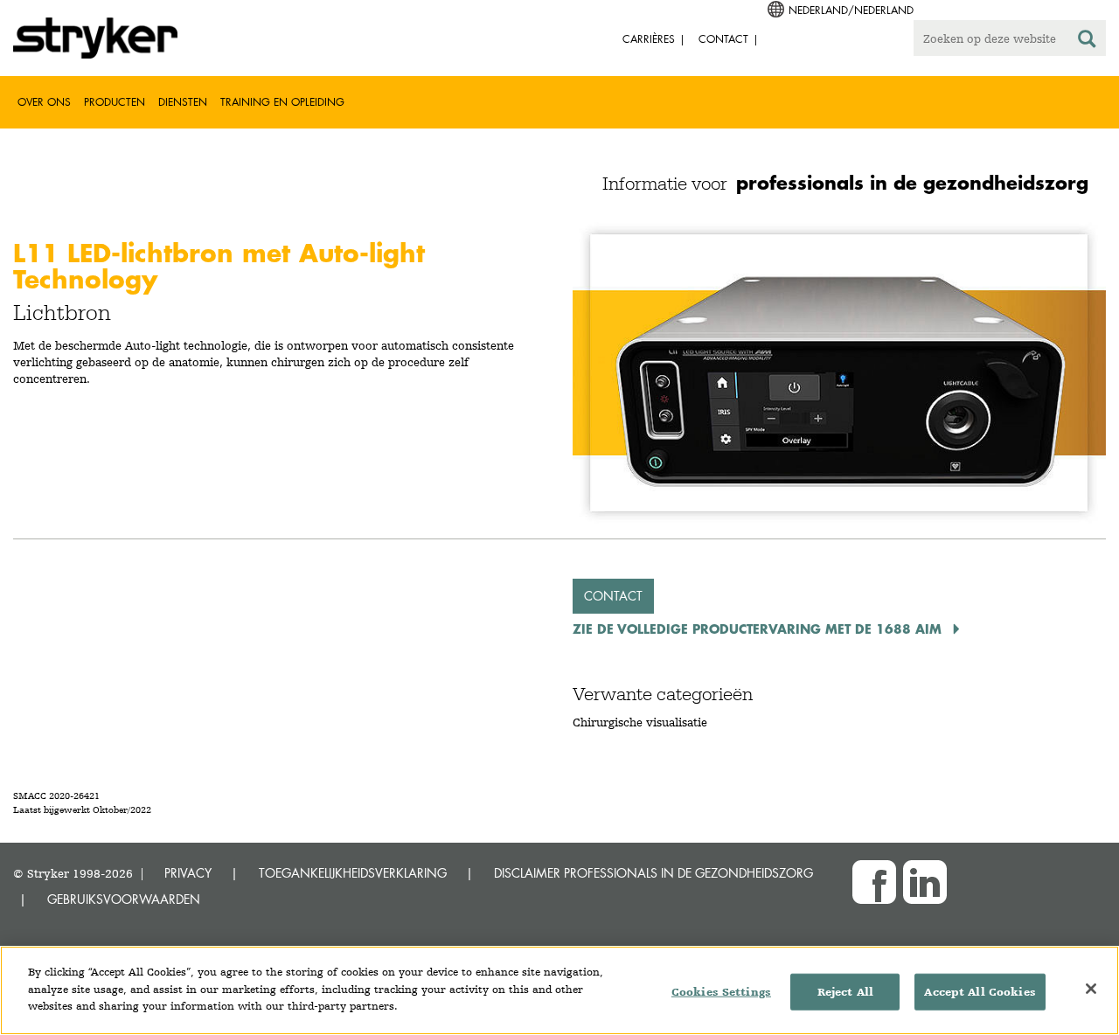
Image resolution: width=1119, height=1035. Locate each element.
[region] (559, 990)
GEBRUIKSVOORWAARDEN (123, 899)
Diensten (182, 101)
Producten (114, 101)
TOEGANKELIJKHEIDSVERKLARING (353, 873)
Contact (613, 595)
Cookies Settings (721, 991)
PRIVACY (188, 873)
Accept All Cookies (979, 991)
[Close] (1091, 988)
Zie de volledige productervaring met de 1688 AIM (759, 628)
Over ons (44, 101)
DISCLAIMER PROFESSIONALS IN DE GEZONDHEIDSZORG (653, 873)
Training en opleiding (282, 101)
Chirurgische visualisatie (640, 722)
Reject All (845, 991)
